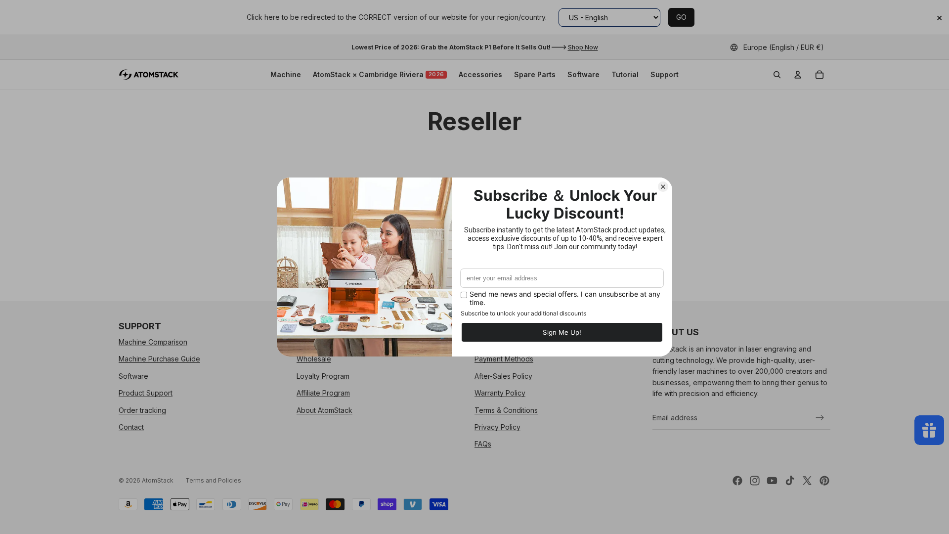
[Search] (777, 75)
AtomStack (157, 480)
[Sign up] (820, 417)
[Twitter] (807, 481)
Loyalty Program (323, 376)
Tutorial (625, 74)
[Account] (798, 75)
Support (664, 74)
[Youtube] (772, 481)
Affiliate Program (323, 393)
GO (681, 17)
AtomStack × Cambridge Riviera (378, 74)
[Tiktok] (790, 481)
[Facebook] (737, 481)
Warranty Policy (499, 393)
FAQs (482, 444)
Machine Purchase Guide (159, 359)
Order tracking (142, 410)
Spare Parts (535, 74)
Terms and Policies (213, 480)
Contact (131, 427)
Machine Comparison (153, 342)
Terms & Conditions (506, 410)
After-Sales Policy (503, 376)
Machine (285, 74)
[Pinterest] (824, 481)
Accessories (480, 74)
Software (583, 74)
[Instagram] (755, 481)
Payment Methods (503, 359)
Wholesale (314, 359)
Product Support (146, 393)
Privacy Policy (497, 427)
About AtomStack (324, 410)
